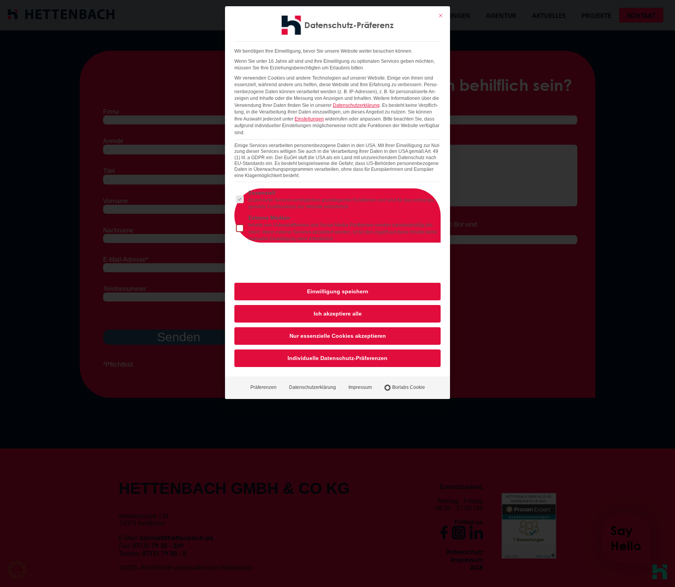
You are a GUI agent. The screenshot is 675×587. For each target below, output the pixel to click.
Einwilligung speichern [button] (337, 291)
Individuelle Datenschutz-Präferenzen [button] (338, 358)
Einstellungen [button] (309, 119)
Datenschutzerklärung (356, 105)
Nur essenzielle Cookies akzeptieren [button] (337, 336)
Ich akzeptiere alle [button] (338, 313)
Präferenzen (263, 387)
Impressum (360, 387)
